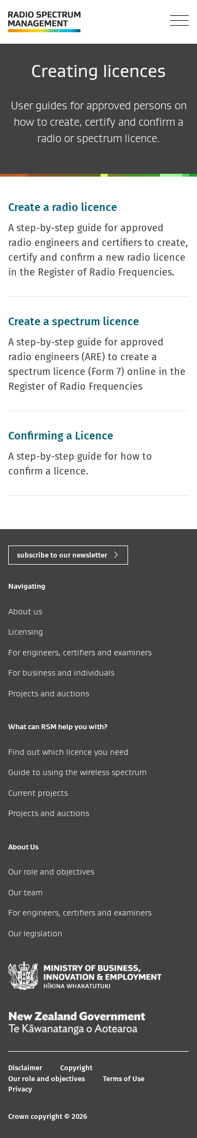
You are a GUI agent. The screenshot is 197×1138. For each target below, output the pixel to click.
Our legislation (35, 933)
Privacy (20, 1089)
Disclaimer (25, 1068)
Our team (25, 892)
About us (25, 611)
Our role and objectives (51, 871)
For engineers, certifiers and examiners (80, 652)
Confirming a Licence (60, 435)
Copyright (76, 1068)
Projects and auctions (48, 693)
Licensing (25, 631)
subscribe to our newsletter (62, 555)
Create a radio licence (62, 207)
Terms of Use (123, 1079)
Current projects (38, 793)
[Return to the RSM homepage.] (44, 21)
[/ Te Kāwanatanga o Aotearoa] (76, 1023)
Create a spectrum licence (73, 321)
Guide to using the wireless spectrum (77, 772)
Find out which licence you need (68, 752)
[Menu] (179, 20)
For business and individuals (61, 672)
